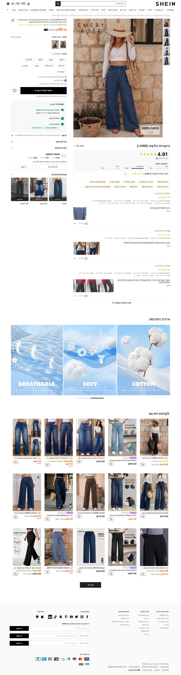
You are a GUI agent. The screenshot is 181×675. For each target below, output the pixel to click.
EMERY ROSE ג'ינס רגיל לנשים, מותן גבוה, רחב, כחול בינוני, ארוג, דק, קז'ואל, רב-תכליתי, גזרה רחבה (154, 458)
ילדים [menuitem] (103, 10)
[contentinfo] (49, 659)
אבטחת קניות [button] (54, 124)
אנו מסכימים (84, 654)
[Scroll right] (8, 10)
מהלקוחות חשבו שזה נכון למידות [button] (51, 77)
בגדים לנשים (158, 15)
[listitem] (58, 189)
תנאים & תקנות (134, 667)
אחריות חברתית (163, 622)
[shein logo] (165, 3)
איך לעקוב (145, 625)
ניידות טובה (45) (162, 187)
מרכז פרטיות (164, 667)
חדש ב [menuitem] (149, 10)
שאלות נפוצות (124, 625)
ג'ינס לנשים (132, 15)
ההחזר (146, 634)
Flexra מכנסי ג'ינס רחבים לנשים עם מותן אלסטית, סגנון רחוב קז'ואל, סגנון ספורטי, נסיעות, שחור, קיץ (122, 570)
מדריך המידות (144, 628)
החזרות (146, 618)
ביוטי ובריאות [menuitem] (23, 10)
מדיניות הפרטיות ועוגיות (150, 667)
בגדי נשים (149, 15)
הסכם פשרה (164, 628)
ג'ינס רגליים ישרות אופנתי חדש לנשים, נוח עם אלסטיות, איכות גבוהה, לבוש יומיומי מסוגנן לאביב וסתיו (58, 458)
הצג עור (90, 585)
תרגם (168, 211)
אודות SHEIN (164, 615)
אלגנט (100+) (114, 182)
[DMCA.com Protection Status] (81, 664)
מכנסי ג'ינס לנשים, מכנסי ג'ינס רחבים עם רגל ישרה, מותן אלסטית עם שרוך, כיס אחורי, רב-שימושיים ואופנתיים (27, 458)
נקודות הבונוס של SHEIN (120, 622)
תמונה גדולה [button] (16, 37)
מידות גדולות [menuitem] (112, 10)
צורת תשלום (125, 618)
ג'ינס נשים (141, 15)
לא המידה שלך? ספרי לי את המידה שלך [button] (53, 84)
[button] (12, 3)
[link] (23, 3)
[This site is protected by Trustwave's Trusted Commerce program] (87, 664)
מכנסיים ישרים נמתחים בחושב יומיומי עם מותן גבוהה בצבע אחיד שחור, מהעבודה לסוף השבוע (27, 568)
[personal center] (28, 3)
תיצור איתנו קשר (123, 615)
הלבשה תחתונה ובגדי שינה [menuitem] (66, 10)
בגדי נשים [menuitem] (132, 10)
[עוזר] (86, 223)
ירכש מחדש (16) (162, 182)
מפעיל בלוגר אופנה (162, 618)
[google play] (37, 618)
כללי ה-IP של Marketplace (117, 667)
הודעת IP (165, 670)
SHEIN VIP (145, 631)
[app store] (42, 618)
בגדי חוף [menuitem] (123, 10)
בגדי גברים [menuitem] (95, 10)
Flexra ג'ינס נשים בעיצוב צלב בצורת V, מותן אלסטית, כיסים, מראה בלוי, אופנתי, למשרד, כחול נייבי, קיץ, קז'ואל (122, 515)
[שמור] (14, 90)
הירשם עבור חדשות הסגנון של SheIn (75, 624)
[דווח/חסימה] (74, 223)
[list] (68, 617)
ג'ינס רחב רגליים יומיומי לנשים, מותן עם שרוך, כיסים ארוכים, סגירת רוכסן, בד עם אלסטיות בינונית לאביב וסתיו (90, 458)
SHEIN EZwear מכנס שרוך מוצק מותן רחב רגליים (90, 568)
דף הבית (167, 15)
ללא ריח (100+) (129, 182)
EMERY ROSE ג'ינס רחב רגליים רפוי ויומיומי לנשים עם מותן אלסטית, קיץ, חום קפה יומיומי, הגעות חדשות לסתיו (90, 513)
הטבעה (157, 670)
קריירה (166, 625)
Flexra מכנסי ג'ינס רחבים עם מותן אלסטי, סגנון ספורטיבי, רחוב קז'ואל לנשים (122, 460)
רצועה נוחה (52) (147, 187)
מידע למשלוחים (143, 615)
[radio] (63, 44)
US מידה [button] (57, 54)
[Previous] (14, 360)
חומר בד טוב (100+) (146, 182)
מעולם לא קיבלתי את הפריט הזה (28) (97, 187)
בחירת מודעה (147, 670)
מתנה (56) (133, 187)
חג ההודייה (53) (120, 187)
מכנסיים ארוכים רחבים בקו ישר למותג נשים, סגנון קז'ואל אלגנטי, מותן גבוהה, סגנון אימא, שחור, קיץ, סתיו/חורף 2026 (154, 568)
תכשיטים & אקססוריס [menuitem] (38, 10)
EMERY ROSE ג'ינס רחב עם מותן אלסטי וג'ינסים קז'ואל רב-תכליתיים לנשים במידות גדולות (27, 513)
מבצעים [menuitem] (142, 10)
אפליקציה (40, 612)
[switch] (126, 173)
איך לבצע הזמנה (143, 622)
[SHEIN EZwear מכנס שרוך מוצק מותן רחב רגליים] (90, 547)
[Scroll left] (11, 10)
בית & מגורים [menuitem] (83, 10)
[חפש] (58, 3)
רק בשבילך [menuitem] (159, 10)
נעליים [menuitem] (51, 10)
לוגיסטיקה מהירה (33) (97, 182)
